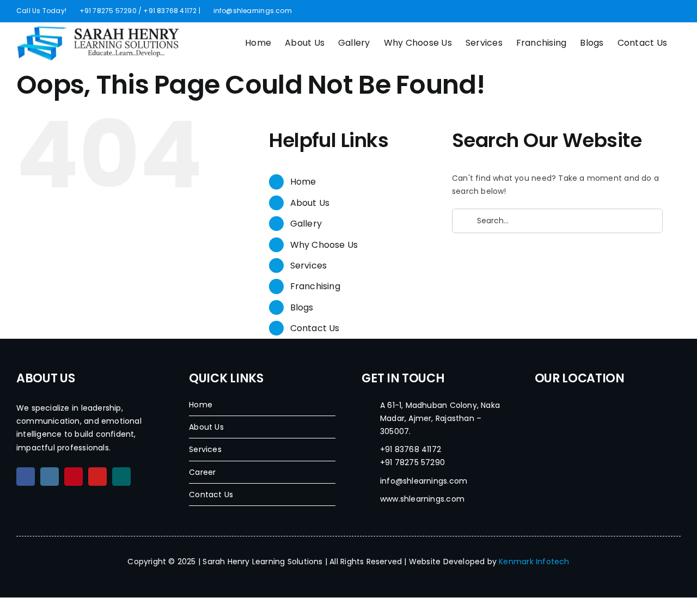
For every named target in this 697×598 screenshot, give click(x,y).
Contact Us (315, 328)
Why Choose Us (324, 245)
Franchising (315, 286)
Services (308, 265)
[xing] (121, 476)
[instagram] (49, 476)
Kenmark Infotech (534, 561)
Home (303, 181)
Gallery (306, 223)
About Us (310, 203)
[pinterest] (73, 476)
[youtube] (97, 476)
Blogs (302, 307)
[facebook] (25, 476)
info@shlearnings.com (251, 10)
